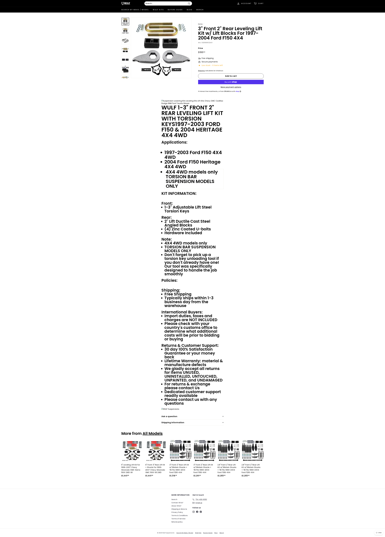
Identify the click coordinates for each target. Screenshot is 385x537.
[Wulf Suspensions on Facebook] (197, 512)
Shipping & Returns (179, 509)
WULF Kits (158, 10)
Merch (200, 10)
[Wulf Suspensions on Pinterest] (201, 512)
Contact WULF (177, 503)
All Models (153, 433)
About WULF (176, 506)
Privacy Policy (177, 512)
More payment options (231, 87)
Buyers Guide (175, 10)
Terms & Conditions (179, 515)
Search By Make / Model (135, 10)
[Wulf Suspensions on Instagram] (193, 512)
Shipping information (172, 422)
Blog (189, 10)
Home (200, 24)
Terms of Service (178, 519)
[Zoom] (161, 48)
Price (200, 48)
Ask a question (169, 416)
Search (174, 499)
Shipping (201, 71)
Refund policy (177, 522)
